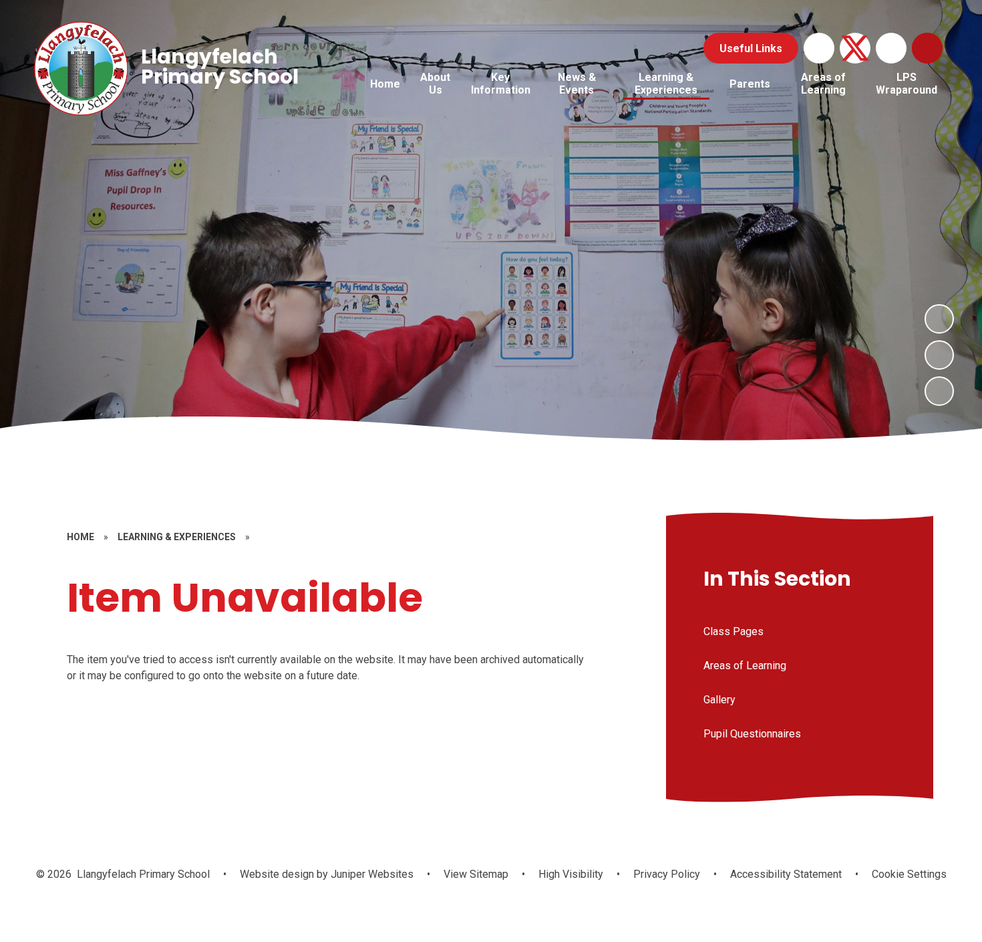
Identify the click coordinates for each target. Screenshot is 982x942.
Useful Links (750, 48)
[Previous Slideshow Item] (939, 355)
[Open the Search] (927, 48)
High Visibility (570, 874)
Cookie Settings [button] (909, 874)
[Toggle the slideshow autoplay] (939, 391)
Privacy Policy (666, 874)
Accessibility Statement (786, 874)
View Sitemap (476, 874)
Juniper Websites (371, 874)
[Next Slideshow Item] (939, 319)
